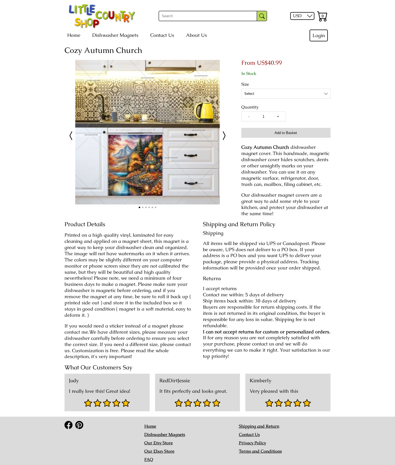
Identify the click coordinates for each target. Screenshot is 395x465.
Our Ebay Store (159, 451)
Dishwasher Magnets (115, 35)
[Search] (262, 16)
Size (245, 84)
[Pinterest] (79, 425)
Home (73, 35)
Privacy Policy (252, 443)
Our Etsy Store (158, 443)
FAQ (148, 459)
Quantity (249, 107)
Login (319, 35)
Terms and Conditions (260, 451)
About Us (196, 35)
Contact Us (162, 35)
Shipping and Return (259, 426)
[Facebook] (68, 425)
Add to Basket (286, 133)
